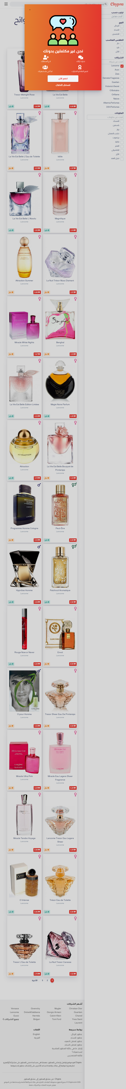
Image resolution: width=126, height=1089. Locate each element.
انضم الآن (62, 78)
